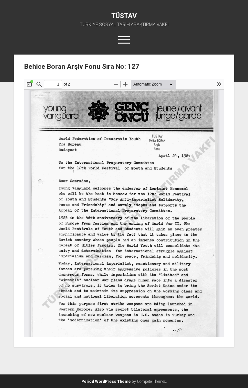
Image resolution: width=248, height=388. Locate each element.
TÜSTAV (124, 16)
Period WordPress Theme (106, 381)
